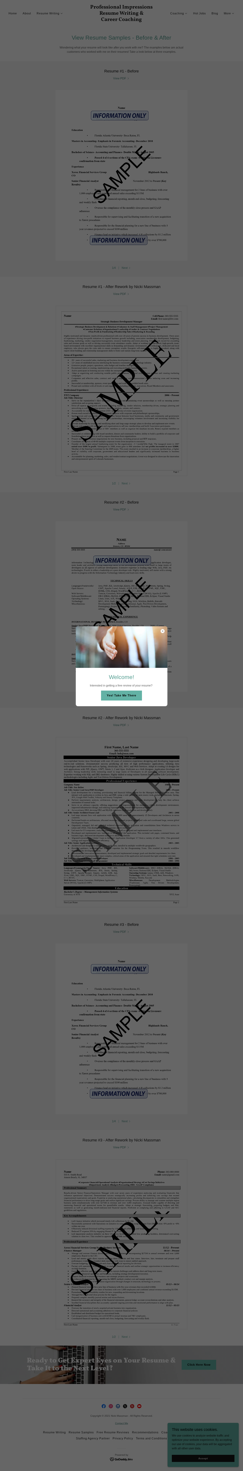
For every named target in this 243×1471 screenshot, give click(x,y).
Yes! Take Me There (121, 695)
